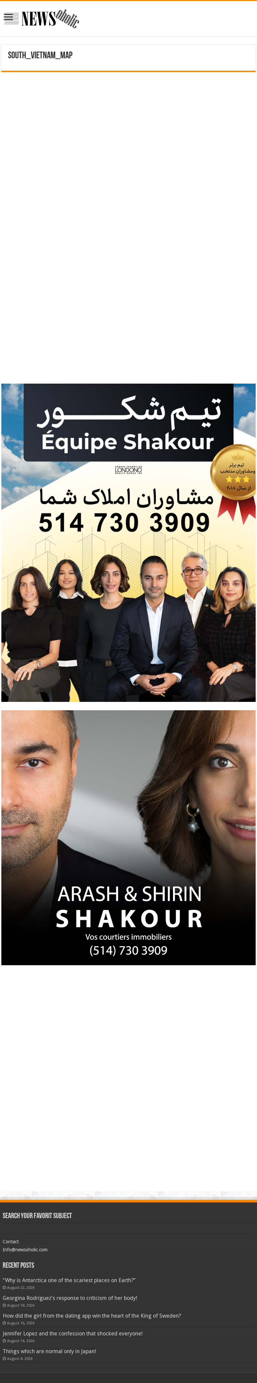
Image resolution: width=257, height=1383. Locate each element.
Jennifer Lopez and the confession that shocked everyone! (73, 1333)
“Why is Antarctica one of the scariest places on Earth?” (69, 1280)
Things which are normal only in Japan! (49, 1351)
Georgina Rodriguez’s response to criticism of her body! (70, 1298)
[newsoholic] (42, 18)
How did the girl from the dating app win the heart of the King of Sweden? (92, 1316)
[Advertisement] (128, 119)
